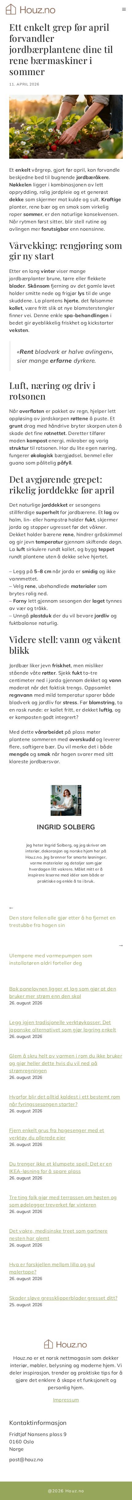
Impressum (66, 1400)
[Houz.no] (31, 9)
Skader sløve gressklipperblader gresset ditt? (63, 1298)
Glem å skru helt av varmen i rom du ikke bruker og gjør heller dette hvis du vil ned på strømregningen (65, 1063)
